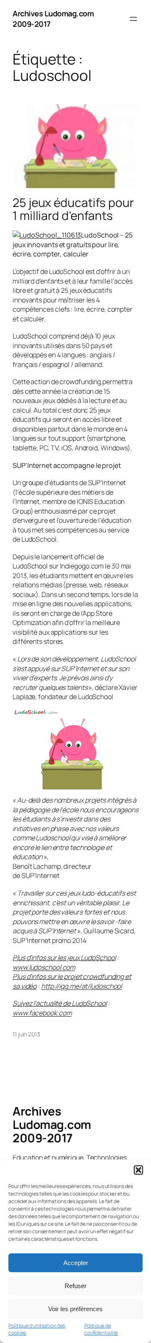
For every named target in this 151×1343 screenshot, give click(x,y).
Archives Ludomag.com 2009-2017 (52, 1124)
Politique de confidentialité (101, 1329)
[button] (138, 1170)
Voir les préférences (75, 1308)
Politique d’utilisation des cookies (36, 1329)
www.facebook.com (42, 1013)
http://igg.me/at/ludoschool (81, 986)
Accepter (75, 1262)
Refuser (75, 1285)
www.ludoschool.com (44, 967)
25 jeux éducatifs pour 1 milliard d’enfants (73, 209)
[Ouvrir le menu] (133, 19)
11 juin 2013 (26, 1034)
